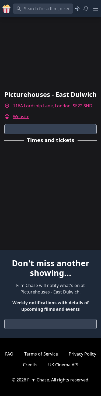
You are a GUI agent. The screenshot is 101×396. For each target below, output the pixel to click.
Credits (30, 365)
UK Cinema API (63, 365)
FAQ (9, 354)
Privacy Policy (82, 354)
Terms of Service (41, 354)
